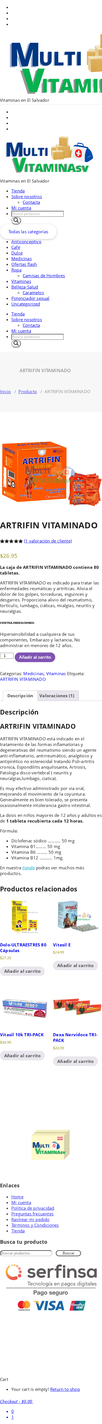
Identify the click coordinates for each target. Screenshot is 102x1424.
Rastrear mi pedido (30, 1219)
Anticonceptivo (26, 241)
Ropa (16, 270)
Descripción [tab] (20, 695)
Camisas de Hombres (44, 275)
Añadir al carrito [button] (22, 971)
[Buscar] (16, 220)
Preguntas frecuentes (32, 1214)
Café (15, 247)
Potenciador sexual (30, 298)
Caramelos (33, 292)
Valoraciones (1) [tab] (56, 695)
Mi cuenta (21, 208)
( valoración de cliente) (48, 541)
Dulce (17, 253)
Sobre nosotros (26, 196)
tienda (28, 867)
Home (17, 1197)
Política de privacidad (32, 1208)
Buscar (68, 1253)
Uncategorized (25, 304)
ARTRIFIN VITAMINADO (23, 679)
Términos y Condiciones (35, 1225)
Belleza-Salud (24, 287)
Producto (27, 391)
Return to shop (65, 1389)
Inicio (5, 391)
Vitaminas (21, 281)
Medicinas (21, 258)
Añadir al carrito (35, 657)
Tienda (18, 191)
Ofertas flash (24, 264)
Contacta (31, 202)
